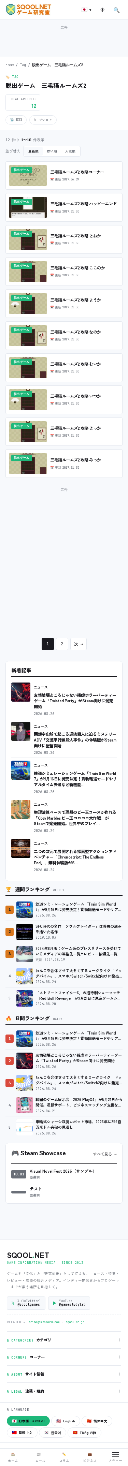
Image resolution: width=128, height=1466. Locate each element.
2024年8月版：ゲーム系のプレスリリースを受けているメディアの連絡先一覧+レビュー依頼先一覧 (78, 951)
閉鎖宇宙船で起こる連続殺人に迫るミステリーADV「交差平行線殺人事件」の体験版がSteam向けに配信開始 (75, 739)
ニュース (41, 687)
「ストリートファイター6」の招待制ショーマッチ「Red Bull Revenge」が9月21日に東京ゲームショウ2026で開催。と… (78, 995)
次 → (78, 644)
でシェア (43, 119)
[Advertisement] (64, 40)
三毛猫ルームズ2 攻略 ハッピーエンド (83, 204)
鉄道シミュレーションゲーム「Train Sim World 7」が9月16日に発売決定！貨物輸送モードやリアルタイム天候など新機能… (75, 778)
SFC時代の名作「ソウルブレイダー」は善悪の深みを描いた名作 (78, 929)
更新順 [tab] (33, 151)
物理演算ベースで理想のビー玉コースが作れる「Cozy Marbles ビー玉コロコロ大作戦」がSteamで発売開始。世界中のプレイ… (75, 817)
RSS (16, 119)
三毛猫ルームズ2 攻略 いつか (75, 396)
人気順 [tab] (70, 151)
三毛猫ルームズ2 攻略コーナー (77, 172)
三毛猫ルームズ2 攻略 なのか (75, 332)
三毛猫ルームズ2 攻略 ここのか (77, 268)
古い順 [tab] (52, 151)
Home (9, 64)
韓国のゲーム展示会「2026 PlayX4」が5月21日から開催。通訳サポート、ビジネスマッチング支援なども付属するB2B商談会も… (79, 1102)
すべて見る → (105, 1154)
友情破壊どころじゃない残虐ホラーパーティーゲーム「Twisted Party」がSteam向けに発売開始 (75, 700)
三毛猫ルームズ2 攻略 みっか (75, 460)
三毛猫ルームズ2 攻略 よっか (75, 428)
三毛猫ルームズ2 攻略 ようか (75, 300)
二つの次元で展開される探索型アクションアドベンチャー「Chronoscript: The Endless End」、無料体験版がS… (75, 856)
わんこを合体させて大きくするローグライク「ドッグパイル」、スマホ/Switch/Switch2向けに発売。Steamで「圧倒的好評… (79, 973)
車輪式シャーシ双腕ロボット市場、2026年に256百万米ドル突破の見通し (78, 1124)
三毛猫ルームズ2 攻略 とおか (75, 236)
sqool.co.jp (75, 1322)
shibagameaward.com (44, 1322)
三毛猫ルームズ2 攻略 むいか (75, 364)
